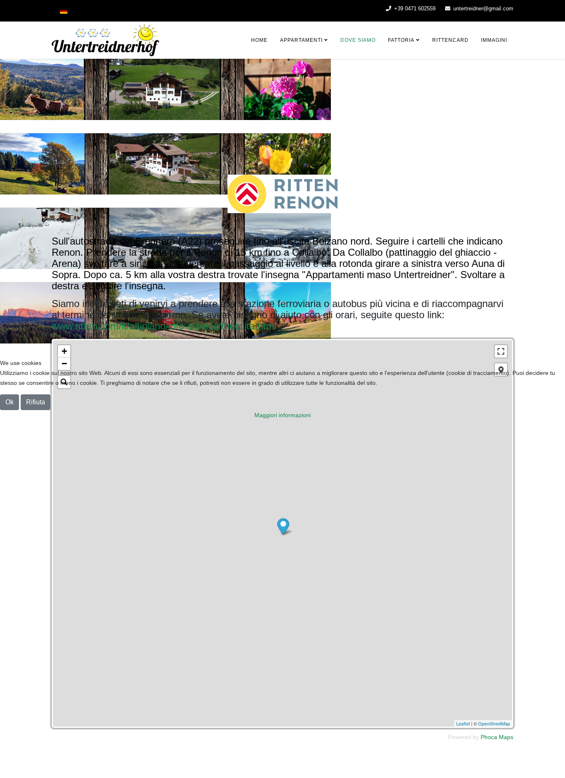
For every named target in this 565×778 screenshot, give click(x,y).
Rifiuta (35, 402)
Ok (9, 402)
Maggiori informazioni (282, 415)
